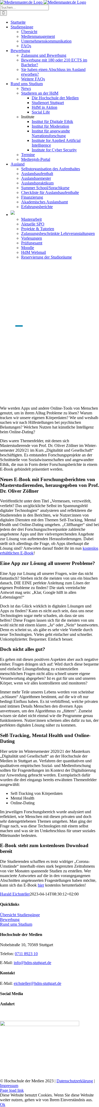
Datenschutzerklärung (74, 1081)
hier (41, 885)
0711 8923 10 (26, 953)
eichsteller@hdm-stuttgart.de (37, 983)
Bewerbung (10, 919)
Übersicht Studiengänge (20, 915)
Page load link (12, 1090)
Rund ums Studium (16, 924)
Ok (2, 1104)
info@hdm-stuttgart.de (32, 962)
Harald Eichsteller (15, 894)
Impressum (9, 1085)
